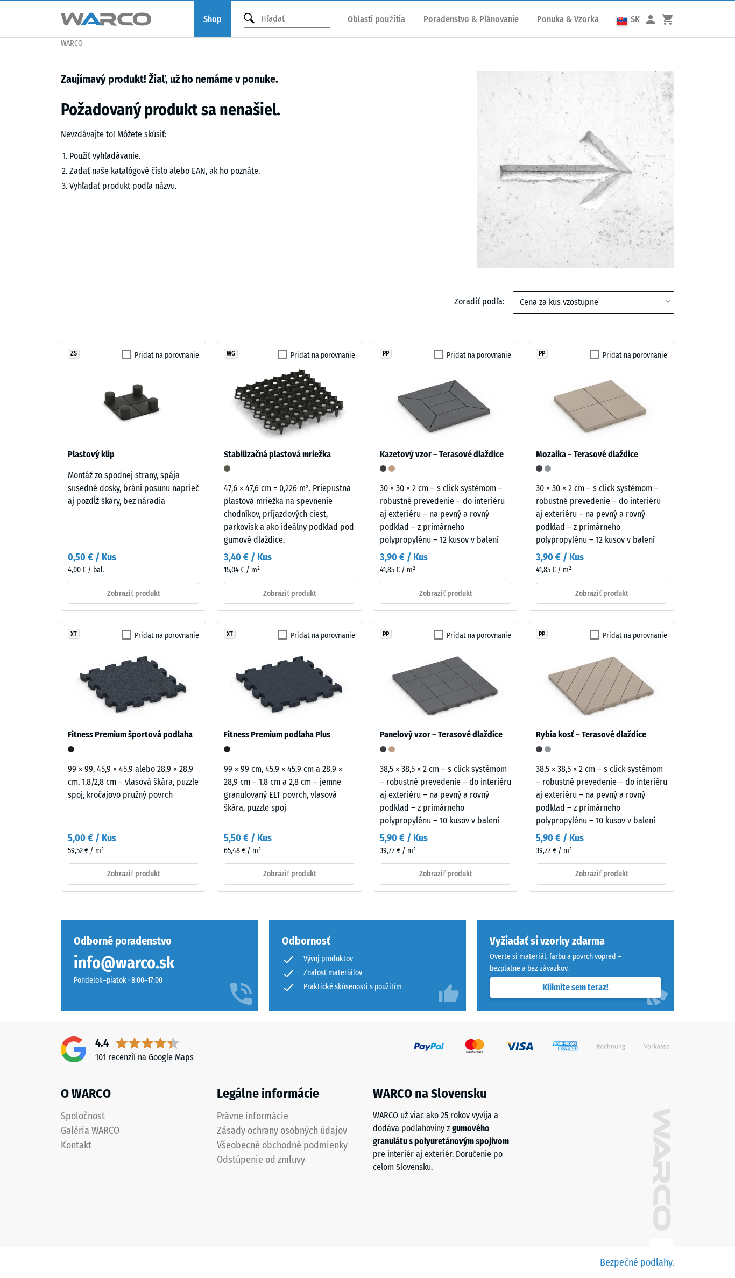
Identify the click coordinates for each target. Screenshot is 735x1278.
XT (73, 634)
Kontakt (76, 1145)
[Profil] (650, 19)
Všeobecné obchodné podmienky (282, 1145)
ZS (73, 353)
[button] (628, 19)
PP (386, 353)
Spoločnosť (83, 1116)
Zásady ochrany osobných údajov (282, 1131)
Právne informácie (252, 1116)
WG (231, 353)
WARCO (72, 43)
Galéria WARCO (90, 1131)
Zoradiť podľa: (479, 301)
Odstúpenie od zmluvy (261, 1160)
